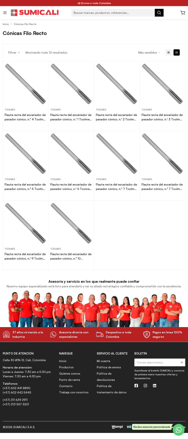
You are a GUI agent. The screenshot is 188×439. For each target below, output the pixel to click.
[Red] (176, 52)
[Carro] (183, 12)
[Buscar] (159, 13)
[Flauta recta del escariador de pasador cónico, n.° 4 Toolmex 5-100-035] (26, 84)
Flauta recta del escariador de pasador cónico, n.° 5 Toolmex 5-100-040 (25, 187)
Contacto (66, 386)
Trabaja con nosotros (73, 392)
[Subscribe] (181, 362)
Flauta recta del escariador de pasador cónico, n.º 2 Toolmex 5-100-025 (116, 117)
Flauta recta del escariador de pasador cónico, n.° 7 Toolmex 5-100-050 (117, 187)
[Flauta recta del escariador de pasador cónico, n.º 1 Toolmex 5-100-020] (71, 84)
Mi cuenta (103, 361)
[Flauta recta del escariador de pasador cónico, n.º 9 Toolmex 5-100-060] (26, 223)
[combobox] (117, 13)
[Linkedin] (154, 385)
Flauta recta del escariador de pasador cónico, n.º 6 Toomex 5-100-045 (70, 187)
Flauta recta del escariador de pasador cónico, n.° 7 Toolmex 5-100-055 (162, 187)
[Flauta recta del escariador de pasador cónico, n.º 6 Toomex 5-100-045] (71, 154)
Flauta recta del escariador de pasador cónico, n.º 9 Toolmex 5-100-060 (25, 256)
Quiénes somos (69, 373)
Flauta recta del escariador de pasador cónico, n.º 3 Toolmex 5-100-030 (162, 117)
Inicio (6, 24)
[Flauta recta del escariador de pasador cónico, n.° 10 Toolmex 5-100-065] (71, 223)
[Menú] (5, 12)
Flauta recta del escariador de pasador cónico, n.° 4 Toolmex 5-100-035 (25, 117)
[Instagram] (145, 385)
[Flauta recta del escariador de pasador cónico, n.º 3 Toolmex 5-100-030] (163, 84)
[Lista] (168, 52)
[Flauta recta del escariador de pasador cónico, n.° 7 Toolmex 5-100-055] (163, 154)
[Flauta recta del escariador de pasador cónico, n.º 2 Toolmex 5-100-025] (117, 84)
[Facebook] (136, 385)
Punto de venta (69, 380)
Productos (66, 367)
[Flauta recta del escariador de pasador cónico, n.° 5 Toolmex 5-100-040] (26, 154)
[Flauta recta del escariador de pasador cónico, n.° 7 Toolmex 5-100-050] (117, 154)
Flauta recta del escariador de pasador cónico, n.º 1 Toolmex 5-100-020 (70, 117)
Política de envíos (109, 367)
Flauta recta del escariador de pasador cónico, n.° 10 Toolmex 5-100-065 (70, 256)
